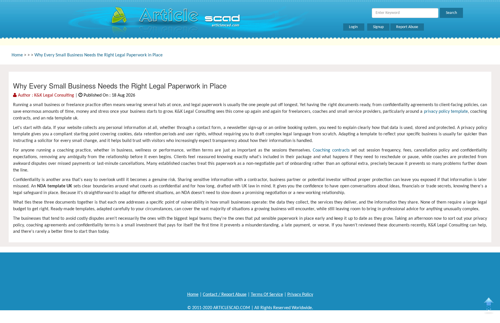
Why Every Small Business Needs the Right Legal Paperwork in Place (98, 55)
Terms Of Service (267, 294)
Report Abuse (407, 27)
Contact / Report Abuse (225, 294)
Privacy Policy (300, 294)
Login (354, 27)
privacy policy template (446, 111)
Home (17, 55)
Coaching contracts (331, 150)
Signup (378, 27)
